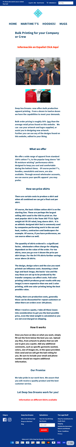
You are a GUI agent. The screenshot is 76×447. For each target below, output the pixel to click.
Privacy (60, 434)
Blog (22, 424)
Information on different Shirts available (38, 399)
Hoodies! (49, 24)
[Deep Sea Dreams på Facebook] (5, 421)
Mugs (63, 24)
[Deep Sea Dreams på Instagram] (9, 421)
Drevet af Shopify (49, 439)
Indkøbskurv (52, 3)
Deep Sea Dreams (38, 439)
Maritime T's (30, 24)
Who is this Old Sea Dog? (28, 419)
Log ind (31, 3)
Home (13, 24)
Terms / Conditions (63, 431)
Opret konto (40, 3)
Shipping (60, 424)
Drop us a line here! (26, 421)
